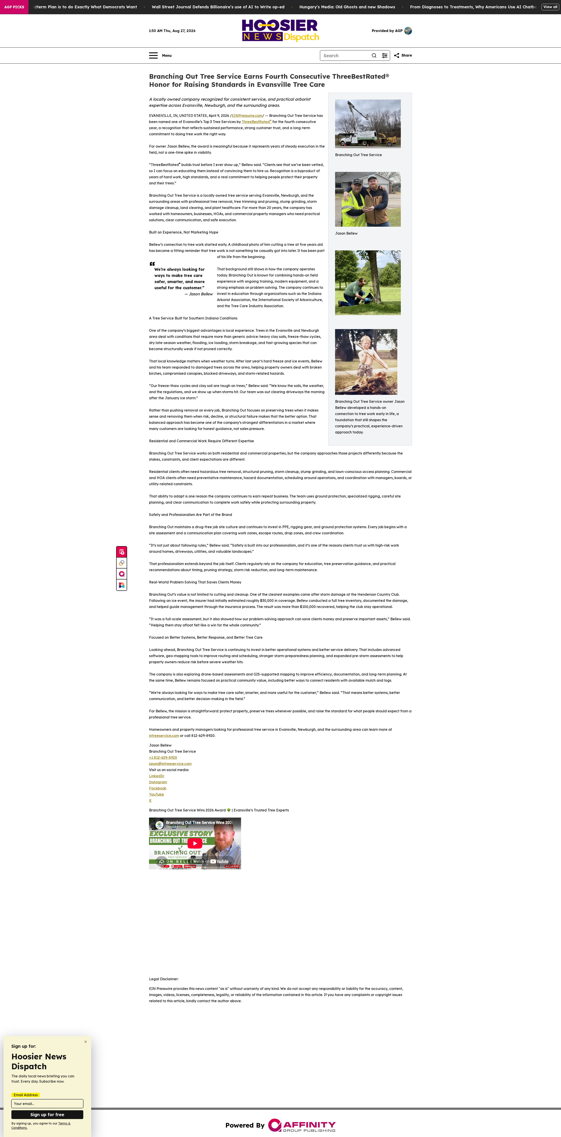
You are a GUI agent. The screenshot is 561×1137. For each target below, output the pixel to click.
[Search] (374, 55)
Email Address (26, 1095)
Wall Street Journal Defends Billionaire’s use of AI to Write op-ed (218, 6)
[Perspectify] (122, 563)
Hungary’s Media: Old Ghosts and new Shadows (347, 6)
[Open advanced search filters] (384, 55)
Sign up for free (47, 1114)
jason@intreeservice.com (170, 763)
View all (550, 7)
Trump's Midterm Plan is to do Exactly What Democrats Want (74, 6)
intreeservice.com (164, 735)
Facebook (157, 788)
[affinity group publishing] (122, 573)
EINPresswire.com (247, 115)
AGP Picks (14, 7)
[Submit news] (122, 552)
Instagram (158, 782)
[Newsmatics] (122, 584)
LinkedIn (156, 776)
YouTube (156, 794)
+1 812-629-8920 (163, 757)
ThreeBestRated (257, 121)
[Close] (85, 1042)
